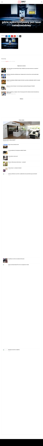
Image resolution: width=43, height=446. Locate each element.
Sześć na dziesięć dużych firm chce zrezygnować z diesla (18, 264)
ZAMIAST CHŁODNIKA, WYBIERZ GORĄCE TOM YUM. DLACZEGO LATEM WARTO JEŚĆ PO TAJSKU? (23, 80)
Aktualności (8, 75)
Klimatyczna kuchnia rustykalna (14, 349)
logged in (7, 61)
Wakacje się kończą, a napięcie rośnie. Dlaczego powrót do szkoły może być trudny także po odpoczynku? (22, 92)
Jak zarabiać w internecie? (13, 156)
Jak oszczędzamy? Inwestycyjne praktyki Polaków (17, 150)
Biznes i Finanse (8, 69)
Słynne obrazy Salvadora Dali (13, 144)
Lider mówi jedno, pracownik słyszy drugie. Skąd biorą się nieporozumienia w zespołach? (22, 68)
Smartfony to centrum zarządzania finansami (16, 258)
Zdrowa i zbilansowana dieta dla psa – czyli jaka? (17, 162)
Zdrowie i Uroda (8, 81)
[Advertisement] (21, 108)
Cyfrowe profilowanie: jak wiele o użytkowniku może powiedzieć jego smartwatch (22, 173)
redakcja (4, 141)
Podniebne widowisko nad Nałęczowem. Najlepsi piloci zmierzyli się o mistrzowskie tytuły (22, 74)
